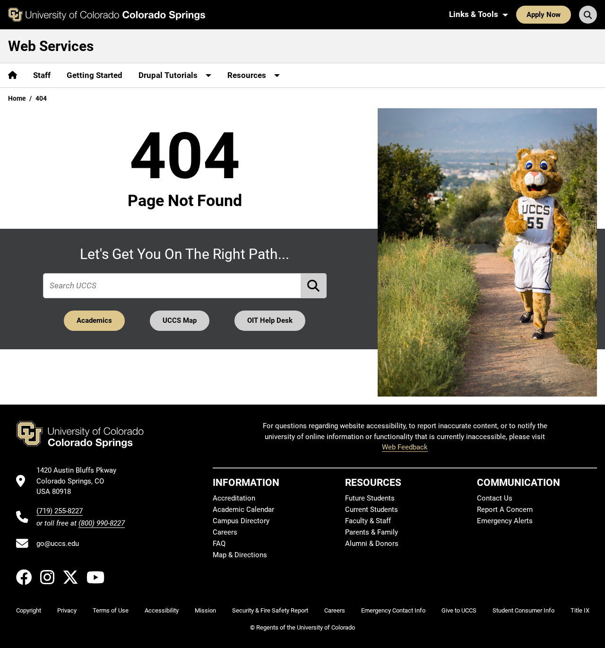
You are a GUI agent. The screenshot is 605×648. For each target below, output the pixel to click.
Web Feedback (405, 447)
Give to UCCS (458, 610)
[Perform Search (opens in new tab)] (314, 285)
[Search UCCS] (588, 15)
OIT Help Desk (270, 320)
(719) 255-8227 (59, 511)
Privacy (67, 610)
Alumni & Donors (371, 543)
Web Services (51, 46)
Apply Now (544, 14)
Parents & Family (371, 532)
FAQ (219, 543)
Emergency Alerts (505, 521)
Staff (42, 75)
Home (17, 98)
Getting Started (94, 75)
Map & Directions (240, 555)
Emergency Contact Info (393, 610)
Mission (205, 610)
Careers (225, 532)
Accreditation (234, 498)
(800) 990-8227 (101, 523)
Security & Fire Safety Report (270, 610)
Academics (94, 320)
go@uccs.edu (57, 543)
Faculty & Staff (368, 521)
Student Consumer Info (523, 610)
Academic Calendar (243, 509)
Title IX (579, 610)
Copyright (28, 610)
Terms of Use (111, 610)
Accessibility (162, 610)
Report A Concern (505, 509)
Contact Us (494, 498)
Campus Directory (241, 521)
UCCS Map (180, 320)
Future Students (370, 498)
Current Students (371, 509)
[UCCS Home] (106, 15)
